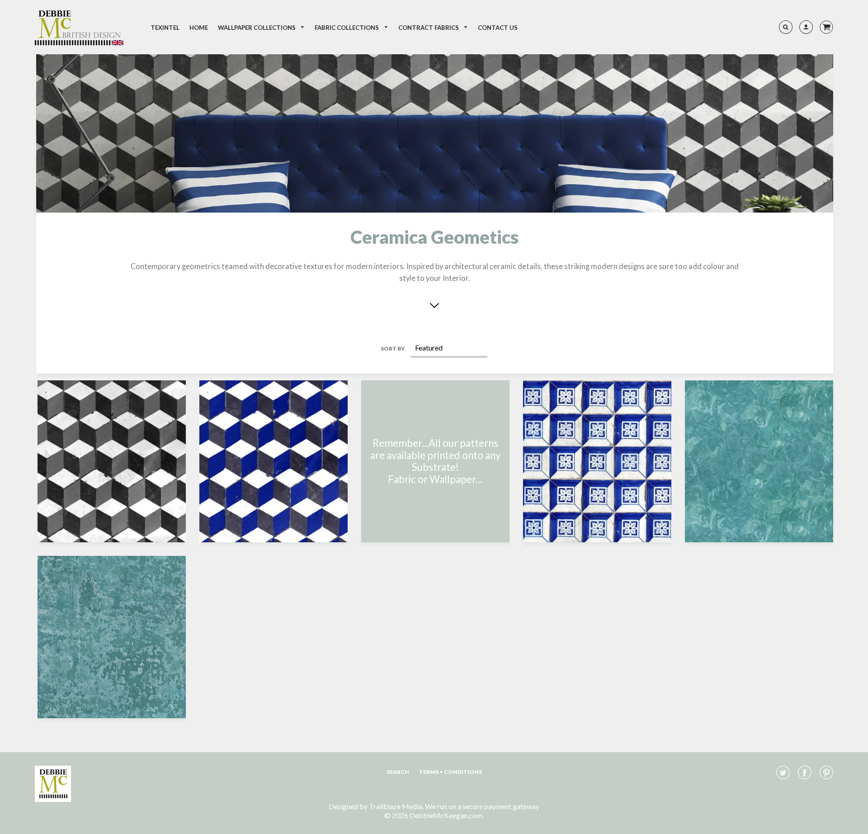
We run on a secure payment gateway (482, 806)
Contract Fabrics (429, 27)
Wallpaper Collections (257, 27)
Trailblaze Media (395, 806)
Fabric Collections (347, 27)
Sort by (393, 348)
